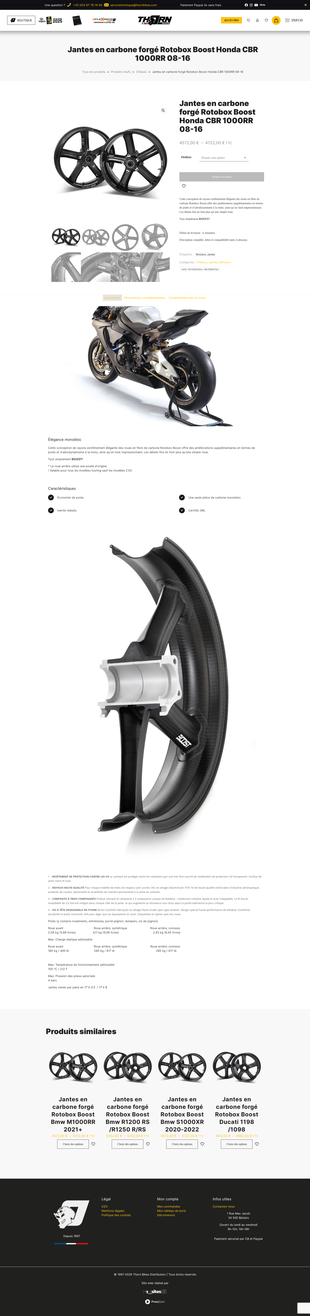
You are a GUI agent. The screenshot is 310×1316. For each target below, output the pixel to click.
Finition (186, 157)
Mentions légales (113, 1211)
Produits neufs (121, 72)
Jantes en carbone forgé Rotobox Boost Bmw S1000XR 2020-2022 (182, 1114)
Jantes (213, 262)
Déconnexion (166, 1215)
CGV (105, 1206)
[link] (50, 20)
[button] (163, 110)
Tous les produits (93, 72)
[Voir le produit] (93, 1048)
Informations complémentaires (144, 297)
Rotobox (225, 262)
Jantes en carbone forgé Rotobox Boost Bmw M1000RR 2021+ (73, 1114)
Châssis (141, 72)
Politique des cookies (116, 1215)
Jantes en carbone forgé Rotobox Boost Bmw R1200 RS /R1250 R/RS (128, 1114)
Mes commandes (168, 1206)
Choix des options (73, 1144)
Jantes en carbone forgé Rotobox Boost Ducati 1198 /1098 (236, 1114)
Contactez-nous (224, 1206)
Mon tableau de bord (171, 1211)
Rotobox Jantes (205, 254)
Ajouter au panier (222, 176)
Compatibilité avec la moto (187, 297)
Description (112, 297)
